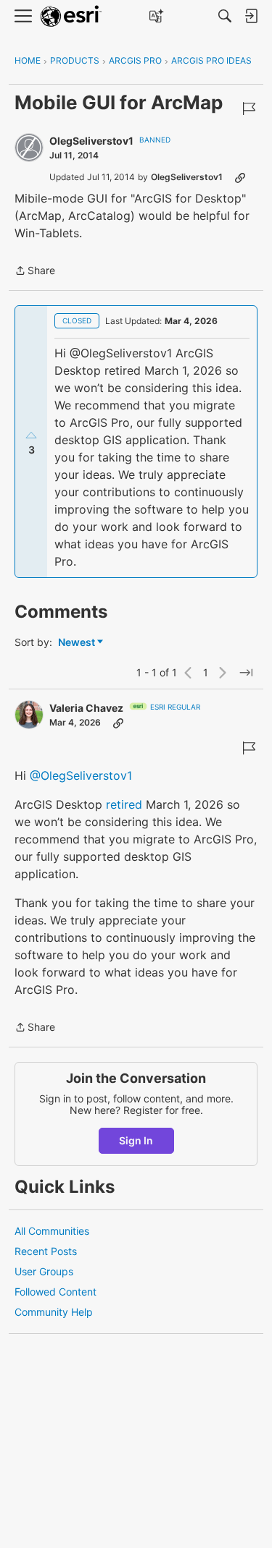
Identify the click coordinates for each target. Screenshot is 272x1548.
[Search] (225, 16)
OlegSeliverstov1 (91, 141)
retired (124, 804)
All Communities (52, 1231)
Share (35, 271)
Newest (76, 643)
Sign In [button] (136, 1140)
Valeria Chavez (86, 708)
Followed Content (55, 1291)
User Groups (44, 1271)
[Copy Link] (240, 177)
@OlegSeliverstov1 (81, 775)
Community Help (54, 1312)
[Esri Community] (71, 16)
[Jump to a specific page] (245, 672)
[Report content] (248, 108)
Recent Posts (46, 1251)
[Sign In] (251, 16)
